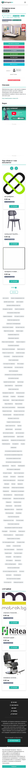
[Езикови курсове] (7, 445)
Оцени (14, 60)
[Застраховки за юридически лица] (14, 464)
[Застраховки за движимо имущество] (14, 453)
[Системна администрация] (9, 544)
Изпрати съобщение (14, 43)
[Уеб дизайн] (9, 558)
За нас (15, 702)
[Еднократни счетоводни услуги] (18, 442)
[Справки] (9, 547)
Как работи (14, 705)
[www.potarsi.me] (7, 2)
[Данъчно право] (9, 431)
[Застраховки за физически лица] (14, 460)
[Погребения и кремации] (14, 347)
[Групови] (20, 427)
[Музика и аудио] (20, 332)
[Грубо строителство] (11, 427)
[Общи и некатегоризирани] (8, 343)
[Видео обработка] (9, 405)
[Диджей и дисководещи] (9, 438)
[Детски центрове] (20, 434)
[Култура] (14, 485)
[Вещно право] (6, 402)
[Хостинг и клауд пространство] (10, 573)
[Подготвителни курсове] (14, 518)
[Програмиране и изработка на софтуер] (14, 529)
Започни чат (14, 64)
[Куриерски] (20, 485)
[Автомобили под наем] (14, 380)
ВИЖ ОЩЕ (14, 292)
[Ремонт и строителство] (8, 354)
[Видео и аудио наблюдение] (18, 402)
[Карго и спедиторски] (19, 474)
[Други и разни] (20, 438)
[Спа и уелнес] (7, 358)
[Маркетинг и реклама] (9, 332)
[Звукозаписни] (6, 467)
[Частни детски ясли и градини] (14, 580)
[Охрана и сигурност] (21, 343)
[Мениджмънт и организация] (18, 493)
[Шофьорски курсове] (19, 584)
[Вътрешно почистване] (19, 416)
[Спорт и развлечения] (14, 362)
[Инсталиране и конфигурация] (14, 471)
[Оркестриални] (18, 507)
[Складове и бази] (21, 544)
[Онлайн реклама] (18, 504)
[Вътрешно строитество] (14, 420)
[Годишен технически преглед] (14, 423)
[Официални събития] (10, 511)
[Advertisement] (14, 140)
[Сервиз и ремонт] (20, 536)
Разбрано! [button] (14, 766)
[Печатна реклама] (10, 515)
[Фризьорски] (18, 562)
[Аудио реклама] (19, 387)
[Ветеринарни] (21, 398)
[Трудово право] (8, 555)
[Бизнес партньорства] (14, 391)
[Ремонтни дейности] (9, 536)
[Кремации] (7, 485)
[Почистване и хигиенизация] (9, 351)
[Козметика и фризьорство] (14, 321)
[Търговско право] (18, 555)
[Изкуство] (13, 467)
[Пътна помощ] (13, 533)
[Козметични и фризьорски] (10, 482)
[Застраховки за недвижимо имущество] (14, 456)
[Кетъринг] (6, 478)
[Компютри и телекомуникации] (14, 325)
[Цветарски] (9, 576)
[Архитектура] (21, 383)
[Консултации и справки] (8, 329)
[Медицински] (6, 493)
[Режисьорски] (22, 533)
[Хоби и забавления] (8, 369)
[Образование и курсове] (14, 340)
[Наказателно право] (19, 496)
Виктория (18, 70)
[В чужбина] (13, 398)
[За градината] (16, 445)
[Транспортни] (20, 551)
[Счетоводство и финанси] (10, 365)
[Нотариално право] (7, 500)
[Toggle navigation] (25, 2)
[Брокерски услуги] (21, 394)
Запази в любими (14, 47)
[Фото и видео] (21, 365)
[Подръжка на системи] (9, 522)
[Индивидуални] (21, 467)
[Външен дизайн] (21, 409)
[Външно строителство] (19, 413)
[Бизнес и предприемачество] (18, 300)
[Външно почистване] (7, 413)
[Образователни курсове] (19, 500)
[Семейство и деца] (20, 354)
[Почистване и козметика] (14, 525)
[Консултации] (21, 482)
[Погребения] (19, 515)
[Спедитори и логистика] (18, 358)
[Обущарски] (9, 504)
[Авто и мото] (6, 300)
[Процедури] (5, 533)
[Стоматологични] (17, 547)
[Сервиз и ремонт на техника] (14, 540)
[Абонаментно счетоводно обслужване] (14, 376)
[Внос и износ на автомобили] (9, 409)
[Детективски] (18, 431)
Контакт (14, 714)
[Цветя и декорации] (14, 372)
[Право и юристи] (21, 351)
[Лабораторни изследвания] (18, 489)
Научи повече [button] (5, 763)
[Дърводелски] (5, 442)
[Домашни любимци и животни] (14, 307)
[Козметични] (21, 478)
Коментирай (14, 57)
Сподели (15, 50)
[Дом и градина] (20, 303)
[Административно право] (10, 383)
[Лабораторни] (6, 489)
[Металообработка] (8, 496)
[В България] (6, 398)
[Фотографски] (10, 562)
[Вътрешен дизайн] (8, 416)
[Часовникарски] (18, 576)
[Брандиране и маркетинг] (9, 394)
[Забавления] (14, 449)
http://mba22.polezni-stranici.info (10, 98)
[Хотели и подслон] (19, 369)
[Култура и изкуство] (20, 329)
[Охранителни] (20, 511)
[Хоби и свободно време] (11, 566)
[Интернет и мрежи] (7, 474)
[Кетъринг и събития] (20, 318)
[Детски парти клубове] (8, 434)
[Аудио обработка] (9, 387)
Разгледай (14, 206)
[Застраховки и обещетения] (14, 314)
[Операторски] (9, 507)
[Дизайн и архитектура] (9, 303)
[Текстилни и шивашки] (10, 551)
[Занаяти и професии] (20, 311)
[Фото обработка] (18, 558)
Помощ (15, 711)
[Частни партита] (8, 584)
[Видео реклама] (19, 405)
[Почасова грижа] (20, 522)
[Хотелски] (22, 573)
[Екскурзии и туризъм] (8, 311)
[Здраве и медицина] (8, 318)
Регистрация (14, 740)
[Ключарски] (13, 478)
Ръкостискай (15, 54)
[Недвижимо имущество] (14, 336)
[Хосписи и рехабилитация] (14, 569)
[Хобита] (21, 566)
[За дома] (23, 445)
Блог (14, 708)
